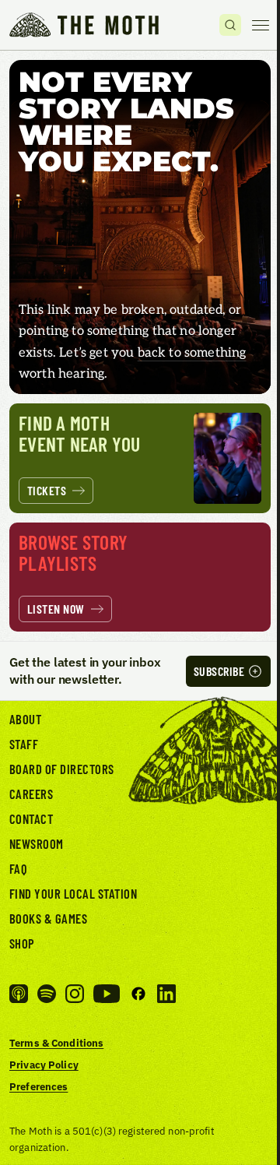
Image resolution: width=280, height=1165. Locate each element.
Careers (31, 793)
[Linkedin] (166, 993)
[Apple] (18, 993)
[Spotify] (46, 993)
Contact (31, 818)
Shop (22, 943)
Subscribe (219, 670)
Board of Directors (61, 768)
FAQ (18, 868)
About (25, 719)
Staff (23, 743)
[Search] (230, 25)
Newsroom (36, 843)
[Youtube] (106, 993)
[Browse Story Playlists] (140, 577)
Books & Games (48, 918)
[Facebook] (138, 993)
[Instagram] (74, 993)
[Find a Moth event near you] (140, 457)
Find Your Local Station (73, 893)
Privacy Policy (44, 1064)
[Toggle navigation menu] (260, 25)
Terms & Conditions (56, 1043)
